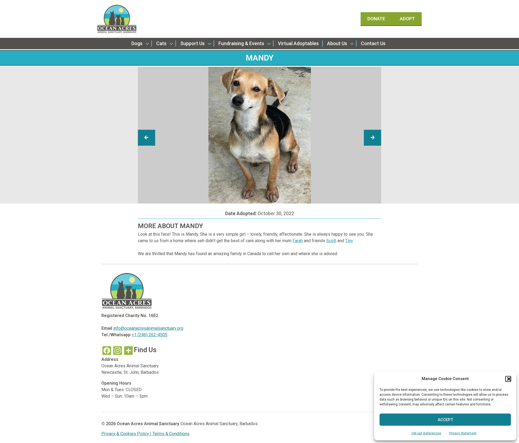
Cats (161, 43)
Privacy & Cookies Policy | (126, 433)
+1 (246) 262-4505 (149, 334)
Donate (376, 18)
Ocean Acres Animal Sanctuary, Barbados (219, 423)
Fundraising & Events (241, 43)
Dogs (136, 43)
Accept (445, 419)
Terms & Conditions (170, 433)
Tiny (349, 240)
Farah (297, 240)
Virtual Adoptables (298, 43)
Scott (331, 240)
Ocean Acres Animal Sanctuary (148, 423)
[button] (508, 379)
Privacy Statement (463, 433)
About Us (337, 43)
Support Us (192, 43)
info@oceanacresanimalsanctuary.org (148, 328)
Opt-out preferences (426, 433)
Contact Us (373, 43)
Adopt (407, 18)
